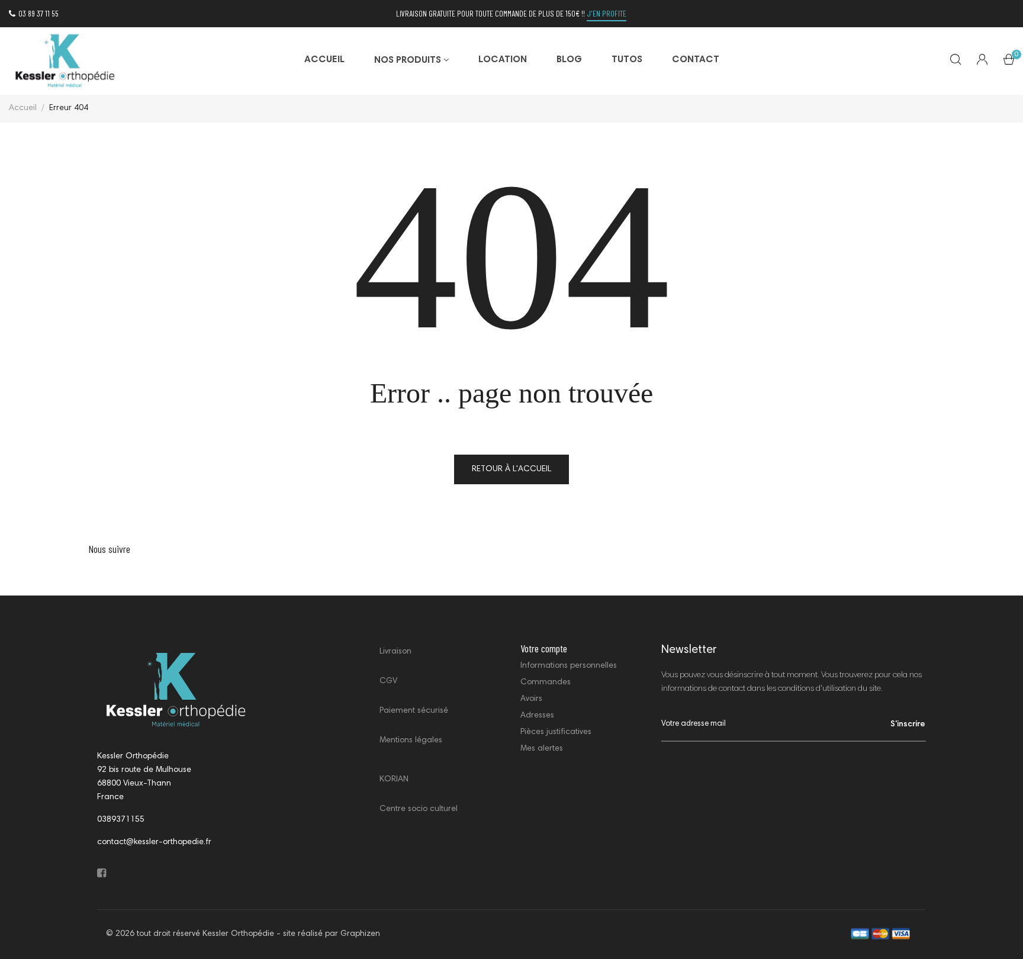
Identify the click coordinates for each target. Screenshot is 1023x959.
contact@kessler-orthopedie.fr (154, 842)
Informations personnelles (568, 666)
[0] (1008, 62)
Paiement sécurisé (413, 711)
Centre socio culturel (418, 809)
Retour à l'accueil (511, 469)
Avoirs (531, 699)
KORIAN (393, 779)
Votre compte (543, 648)
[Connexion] (982, 61)
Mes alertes (541, 749)
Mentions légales (410, 740)
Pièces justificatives (555, 732)
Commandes (545, 682)
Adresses (537, 716)
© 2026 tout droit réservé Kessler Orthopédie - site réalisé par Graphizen (243, 934)
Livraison (395, 652)
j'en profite (606, 13)
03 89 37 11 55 (38, 13)
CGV (388, 681)
